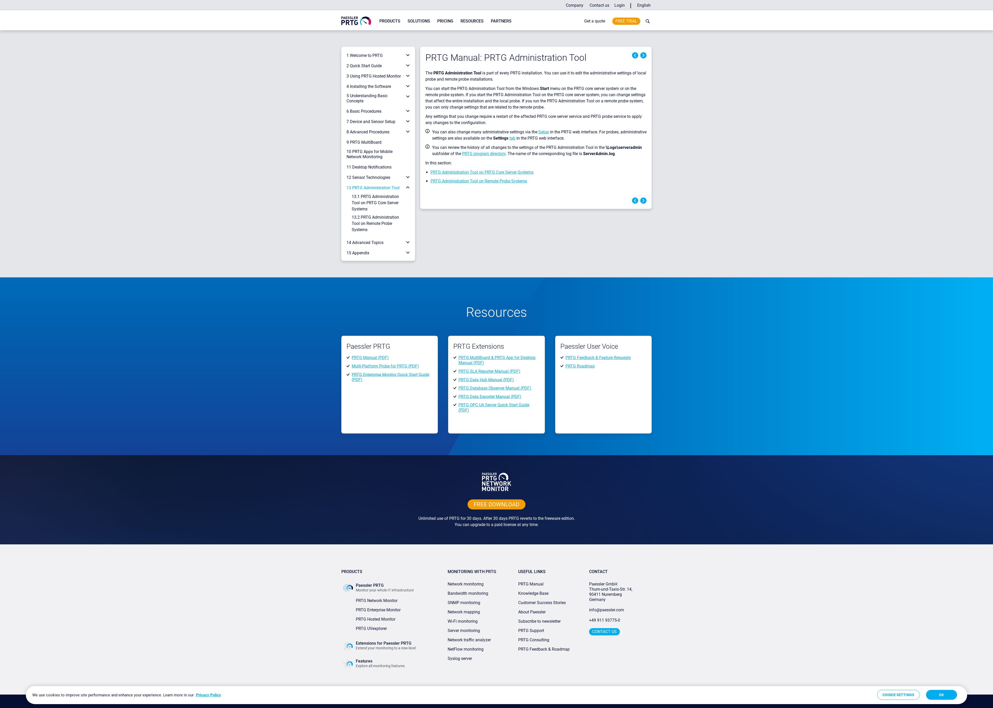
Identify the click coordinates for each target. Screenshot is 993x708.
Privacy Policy (208, 695)
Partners (501, 21)
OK (941, 695)
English (644, 5)
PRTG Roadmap (580, 366)
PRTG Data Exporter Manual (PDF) (489, 396)
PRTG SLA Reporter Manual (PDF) (489, 371)
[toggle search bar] (646, 21)
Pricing (445, 21)
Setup (543, 132)
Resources (472, 21)
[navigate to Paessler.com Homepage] (356, 20)
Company (574, 5)
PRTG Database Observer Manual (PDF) (494, 388)
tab (512, 138)
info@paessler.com (606, 609)
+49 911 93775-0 (604, 620)
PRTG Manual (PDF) (370, 357)
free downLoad (496, 504)
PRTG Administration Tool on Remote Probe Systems (479, 181)
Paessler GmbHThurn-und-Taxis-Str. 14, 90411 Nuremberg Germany (611, 592)
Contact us (599, 5)
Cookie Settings (898, 695)
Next (643, 55)
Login (619, 5)
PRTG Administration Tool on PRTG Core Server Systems (482, 172)
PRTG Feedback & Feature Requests (598, 357)
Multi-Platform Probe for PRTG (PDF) (385, 366)
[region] (496, 695)
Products (389, 21)
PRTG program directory (484, 153)
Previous (635, 55)
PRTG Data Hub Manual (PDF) (486, 379)
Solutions (419, 21)
